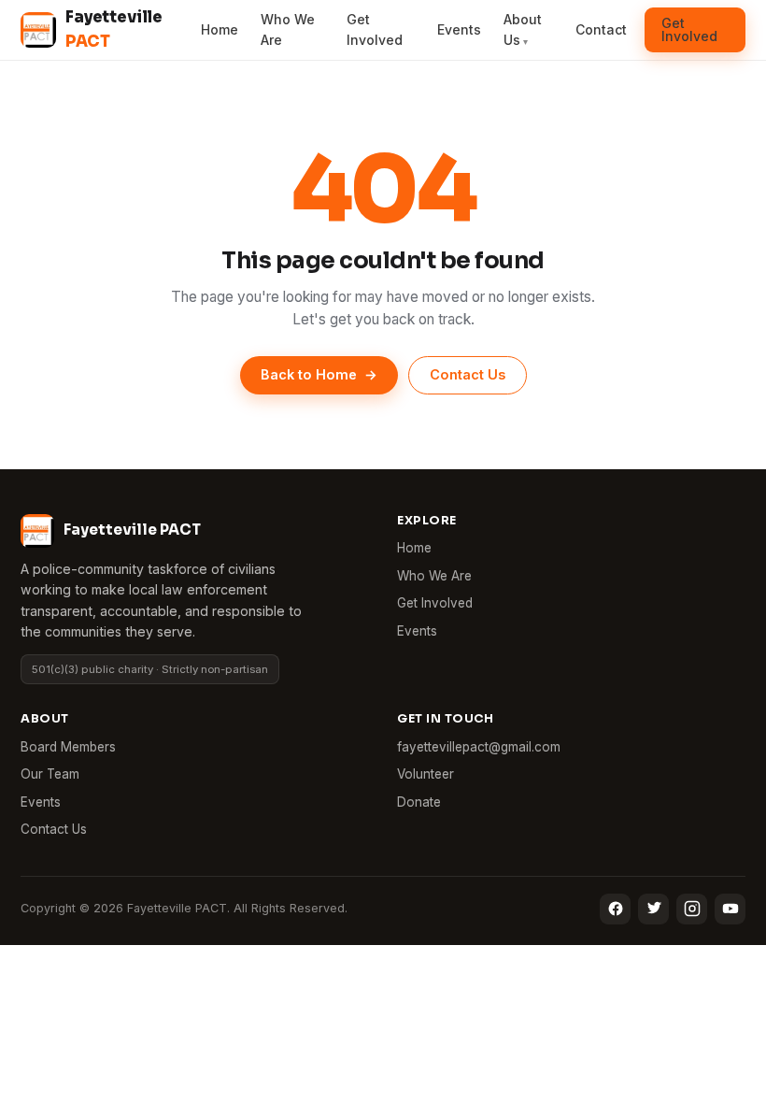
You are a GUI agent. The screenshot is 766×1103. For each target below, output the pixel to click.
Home (219, 29)
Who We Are (288, 29)
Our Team (50, 773)
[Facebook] (615, 909)
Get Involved (375, 29)
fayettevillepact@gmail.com (478, 746)
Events (459, 29)
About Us (523, 29)
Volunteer (425, 773)
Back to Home (319, 374)
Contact (601, 29)
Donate (419, 802)
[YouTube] (730, 909)
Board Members (68, 746)
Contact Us (467, 374)
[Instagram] (691, 909)
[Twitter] (653, 909)
